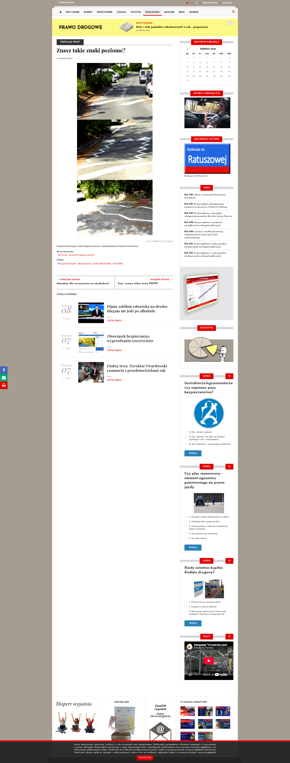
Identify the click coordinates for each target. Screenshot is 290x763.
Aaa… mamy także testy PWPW (138, 283)
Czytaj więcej (116, 321)
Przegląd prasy (152, 11)
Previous (228, 23)
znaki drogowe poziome (82, 255)
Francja (64, 255)
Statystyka (136, 11)
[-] (205, 711)
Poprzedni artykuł (68, 279)
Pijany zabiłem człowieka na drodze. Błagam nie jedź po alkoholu (137, 308)
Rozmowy (88, 11)
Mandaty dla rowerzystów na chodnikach (83, 283)
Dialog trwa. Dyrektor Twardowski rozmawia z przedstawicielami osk (137, 368)
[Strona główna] (60, 12)
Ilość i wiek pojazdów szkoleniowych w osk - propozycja (172, 27)
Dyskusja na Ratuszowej (195, 176)
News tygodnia (72, 11)
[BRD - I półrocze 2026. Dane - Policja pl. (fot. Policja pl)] (187, 711)
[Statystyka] (208, 349)
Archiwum (193, 11)
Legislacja (121, 11)
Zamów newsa (210, 3)
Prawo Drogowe (80, 27)
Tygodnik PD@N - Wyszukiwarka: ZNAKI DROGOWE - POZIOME (91, 263)
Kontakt (227, 3)
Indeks (182, 11)
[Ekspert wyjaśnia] (75, 719)
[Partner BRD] (121, 723)
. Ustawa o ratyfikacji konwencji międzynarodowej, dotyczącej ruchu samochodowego (203, 235)
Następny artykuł (161, 279)
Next (231, 23)
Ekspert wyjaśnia (104, 11)
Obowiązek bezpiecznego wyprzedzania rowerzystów (130, 338)
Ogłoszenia (169, 11)
